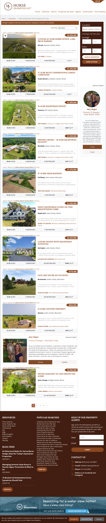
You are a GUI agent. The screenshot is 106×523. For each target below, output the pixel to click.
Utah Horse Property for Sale (47, 455)
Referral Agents (7, 434)
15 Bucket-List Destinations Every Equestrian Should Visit (16, 479)
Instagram (79, 475)
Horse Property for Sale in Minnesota (49, 447)
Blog (3, 432)
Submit (87, 450)
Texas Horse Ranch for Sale (46, 426)
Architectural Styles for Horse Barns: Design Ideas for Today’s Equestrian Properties (18, 453)
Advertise (45, 11)
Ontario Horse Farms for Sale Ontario (50, 451)
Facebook (88, 473)
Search (54, 11)
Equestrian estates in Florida (47, 463)
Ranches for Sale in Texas (45, 428)
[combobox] (91, 437)
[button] (40, 22)
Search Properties (91, 57)
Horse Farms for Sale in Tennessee (49, 438)
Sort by (54, 27)
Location (86, 25)
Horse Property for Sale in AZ (47, 453)
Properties (12, 19)
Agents (78, 11)
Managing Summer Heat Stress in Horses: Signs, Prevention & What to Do (17, 467)
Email (73, 443)
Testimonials (88, 11)
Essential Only (87, 519)
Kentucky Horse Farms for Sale (47, 465)
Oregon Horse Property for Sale (47, 459)
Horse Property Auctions (45, 432)
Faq (3, 430)
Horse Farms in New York (45, 434)
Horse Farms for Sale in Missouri (48, 436)
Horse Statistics (7, 422)
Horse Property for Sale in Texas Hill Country (52, 444)
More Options (91, 62)
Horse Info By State (8, 426)
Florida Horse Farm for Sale (46, 424)
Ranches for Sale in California (47, 440)
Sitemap (5, 440)
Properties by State (66, 11)
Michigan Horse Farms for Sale (47, 457)
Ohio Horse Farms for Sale (46, 461)
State (73, 437)
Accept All (74, 519)
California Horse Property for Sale (48, 422)
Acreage (85, 37)
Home (37, 11)
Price (84, 47)
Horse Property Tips (9, 424)
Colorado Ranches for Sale (46, 430)
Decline (99, 519)
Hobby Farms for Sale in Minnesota (49, 442)
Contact (64, 362)
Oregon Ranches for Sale (45, 449)
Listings (40, 362)
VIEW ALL (7, 489)
